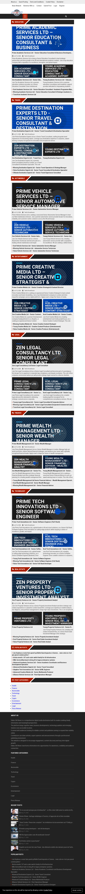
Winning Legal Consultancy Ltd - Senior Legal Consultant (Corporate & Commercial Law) (42, 405)
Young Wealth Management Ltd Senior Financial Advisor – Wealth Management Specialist (43, 480)
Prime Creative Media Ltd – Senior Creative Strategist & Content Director (38, 287)
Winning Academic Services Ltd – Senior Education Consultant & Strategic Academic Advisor (43, 92)
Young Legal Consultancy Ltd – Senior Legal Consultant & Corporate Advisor (38, 402)
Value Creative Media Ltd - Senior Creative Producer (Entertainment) (36, 329)
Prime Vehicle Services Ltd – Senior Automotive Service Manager (35, 209)
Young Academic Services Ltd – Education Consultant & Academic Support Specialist (58, 80)
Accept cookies (76, 890)
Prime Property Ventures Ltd (22, 627)
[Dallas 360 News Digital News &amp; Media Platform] (17, 12)
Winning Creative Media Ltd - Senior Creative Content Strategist (34, 324)
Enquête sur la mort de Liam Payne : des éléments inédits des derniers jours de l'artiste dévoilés (46, 847)
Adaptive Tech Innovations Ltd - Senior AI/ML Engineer (31, 669)
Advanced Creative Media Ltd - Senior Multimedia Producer (33, 672)
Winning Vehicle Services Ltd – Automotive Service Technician (34, 248)
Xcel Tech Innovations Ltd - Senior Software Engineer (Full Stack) (58, 549)
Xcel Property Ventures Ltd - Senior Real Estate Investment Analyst (35, 639)
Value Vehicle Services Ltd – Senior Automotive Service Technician (36, 251)
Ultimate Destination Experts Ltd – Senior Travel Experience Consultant (37, 173)
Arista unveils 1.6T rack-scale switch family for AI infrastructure (34, 657)
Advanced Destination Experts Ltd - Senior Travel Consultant (33, 667)
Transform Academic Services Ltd (24, 94)
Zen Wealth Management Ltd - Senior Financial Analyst (27, 471)
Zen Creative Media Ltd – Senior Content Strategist (27, 314)
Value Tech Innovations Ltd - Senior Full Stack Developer (32, 563)
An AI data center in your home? (29, 841)
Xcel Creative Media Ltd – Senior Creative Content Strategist (58, 314)
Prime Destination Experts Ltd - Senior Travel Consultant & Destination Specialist (40, 131)
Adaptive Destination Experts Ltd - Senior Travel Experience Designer (34, 885)
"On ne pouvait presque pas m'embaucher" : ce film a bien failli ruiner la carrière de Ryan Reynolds (46, 810)
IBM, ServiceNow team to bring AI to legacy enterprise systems (34, 660)
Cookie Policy (48, 890)
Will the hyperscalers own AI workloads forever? (34, 835)
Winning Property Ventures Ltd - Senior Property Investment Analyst (36, 637)
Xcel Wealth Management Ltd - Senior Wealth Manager (31, 483)
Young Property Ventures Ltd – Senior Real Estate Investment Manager (58, 627)
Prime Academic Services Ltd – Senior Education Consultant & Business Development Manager (42, 53)
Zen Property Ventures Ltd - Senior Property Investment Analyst (35, 600)
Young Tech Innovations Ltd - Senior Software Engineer (32, 558)
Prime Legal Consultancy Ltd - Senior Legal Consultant (27, 393)
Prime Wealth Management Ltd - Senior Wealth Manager (31, 444)
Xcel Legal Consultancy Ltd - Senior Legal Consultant (58, 393)
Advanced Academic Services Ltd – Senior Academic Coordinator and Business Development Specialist (39, 663)
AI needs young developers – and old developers (34, 829)
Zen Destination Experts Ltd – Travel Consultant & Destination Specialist (27, 158)
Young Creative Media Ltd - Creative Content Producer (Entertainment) (37, 326)
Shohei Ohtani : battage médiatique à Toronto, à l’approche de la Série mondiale (44, 816)
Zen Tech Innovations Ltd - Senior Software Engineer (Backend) (27, 549)
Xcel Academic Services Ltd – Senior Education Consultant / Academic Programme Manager (43, 89)
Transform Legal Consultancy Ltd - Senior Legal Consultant (33, 407)
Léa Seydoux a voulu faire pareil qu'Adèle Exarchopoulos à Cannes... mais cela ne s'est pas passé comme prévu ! (42, 654)
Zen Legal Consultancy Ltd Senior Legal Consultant (30, 366)
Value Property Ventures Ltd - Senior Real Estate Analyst (32, 642)
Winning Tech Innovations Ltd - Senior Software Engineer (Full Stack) (36, 561)
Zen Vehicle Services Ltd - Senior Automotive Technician (27, 236)
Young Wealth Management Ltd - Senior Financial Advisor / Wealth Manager (58, 471)
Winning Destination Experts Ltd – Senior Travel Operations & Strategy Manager (40, 168)
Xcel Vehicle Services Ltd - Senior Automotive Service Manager (34, 246)
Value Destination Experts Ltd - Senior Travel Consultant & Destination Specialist (40, 170)
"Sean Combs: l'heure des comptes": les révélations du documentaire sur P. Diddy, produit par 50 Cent (46, 822)
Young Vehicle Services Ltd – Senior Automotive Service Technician (58, 236)
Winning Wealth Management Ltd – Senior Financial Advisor (33, 485)
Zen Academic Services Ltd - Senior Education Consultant (27, 80)
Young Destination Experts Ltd (53, 158)
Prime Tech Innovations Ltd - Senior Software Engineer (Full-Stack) (36, 522)
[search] (66, 16)
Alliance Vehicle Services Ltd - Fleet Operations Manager (32, 675)
